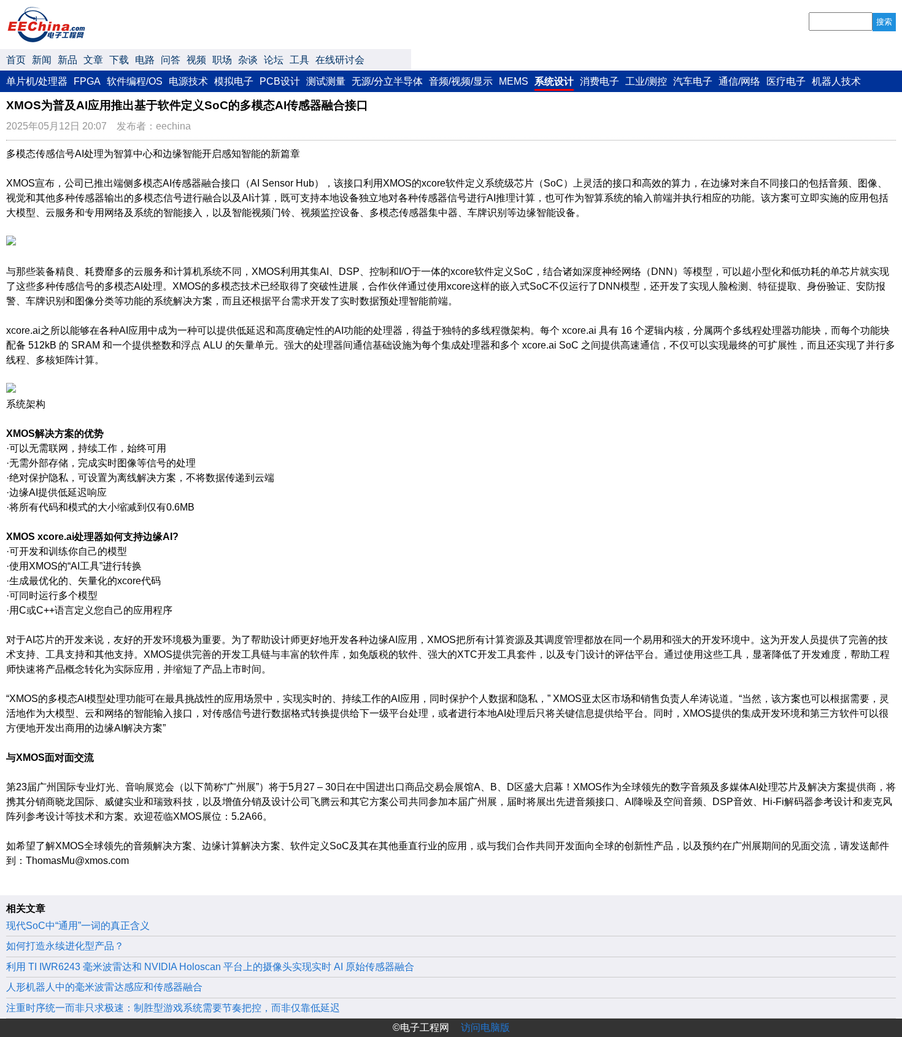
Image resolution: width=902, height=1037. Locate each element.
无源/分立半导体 (387, 81)
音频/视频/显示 (461, 81)
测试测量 (325, 81)
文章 (93, 60)
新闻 (42, 60)
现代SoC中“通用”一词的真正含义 (78, 925)
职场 (222, 60)
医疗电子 (786, 81)
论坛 (273, 60)
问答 (170, 60)
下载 (119, 60)
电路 (145, 60)
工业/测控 (646, 81)
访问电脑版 (485, 1027)
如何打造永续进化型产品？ (65, 946)
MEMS (513, 81)
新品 (67, 60)
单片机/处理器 (36, 81)
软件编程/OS (135, 81)
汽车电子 (692, 81)
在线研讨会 (339, 60)
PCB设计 (280, 81)
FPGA (87, 81)
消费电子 (599, 81)
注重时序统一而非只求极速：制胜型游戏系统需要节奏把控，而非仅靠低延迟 (173, 1008)
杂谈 (248, 60)
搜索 (884, 21)
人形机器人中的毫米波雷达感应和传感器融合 (104, 987)
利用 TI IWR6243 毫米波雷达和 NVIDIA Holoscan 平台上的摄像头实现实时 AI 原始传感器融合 (210, 967)
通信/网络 (739, 81)
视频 (196, 60)
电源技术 (188, 81)
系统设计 (554, 81)
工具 (299, 60)
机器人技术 (836, 81)
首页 (16, 60)
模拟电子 (233, 81)
